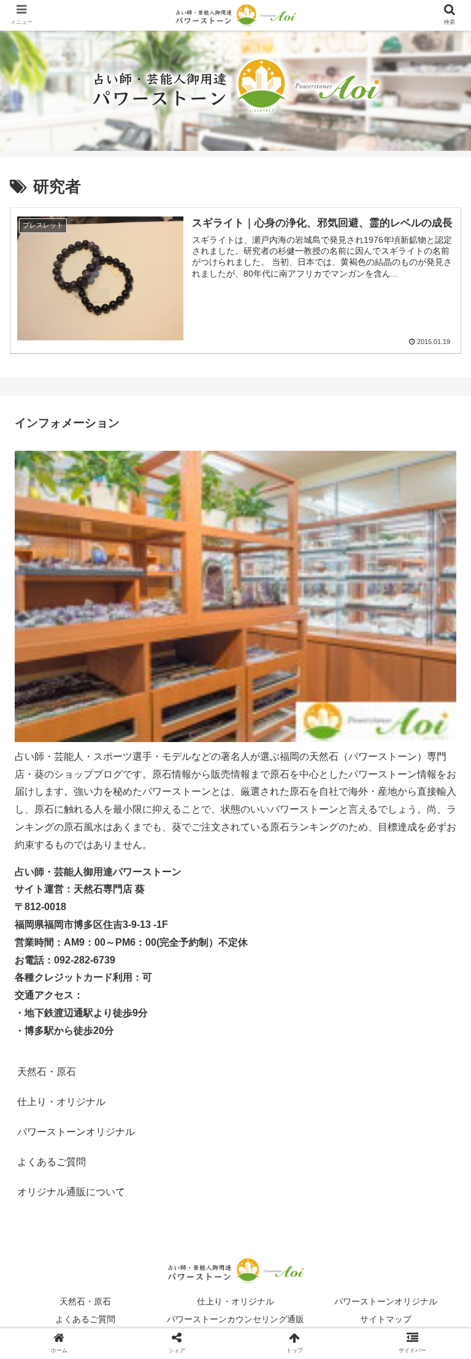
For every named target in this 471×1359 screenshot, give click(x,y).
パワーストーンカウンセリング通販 (235, 1319)
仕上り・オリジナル (235, 1301)
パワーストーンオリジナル (385, 1301)
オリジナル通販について (71, 1192)
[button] (435, 1114)
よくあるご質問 (51, 1162)
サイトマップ (386, 1319)
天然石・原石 (46, 1071)
